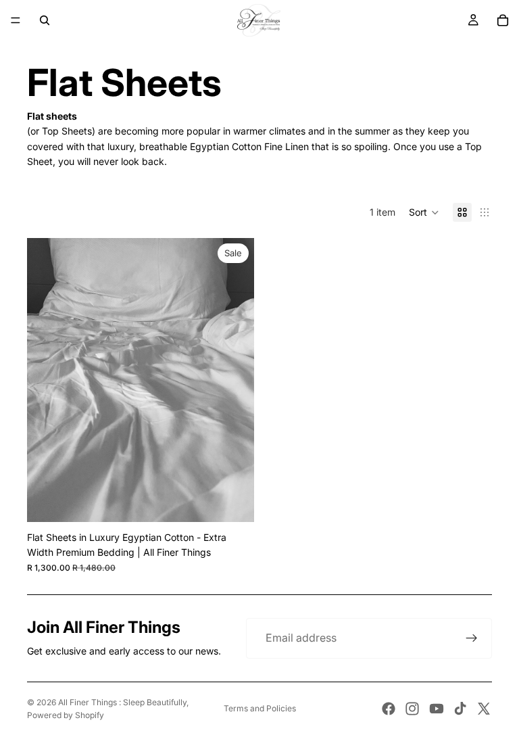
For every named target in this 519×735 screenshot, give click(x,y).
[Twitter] (484, 709)
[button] (424, 212)
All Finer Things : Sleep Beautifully (122, 702)
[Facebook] (388, 709)
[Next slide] (234, 380)
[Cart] (503, 20)
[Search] (44, 20)
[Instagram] (412, 709)
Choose (244, 500)
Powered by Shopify (65, 715)
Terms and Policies (260, 708)
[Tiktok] (460, 709)
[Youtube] (436, 709)
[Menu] (15, 20)
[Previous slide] (47, 380)
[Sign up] (472, 638)
